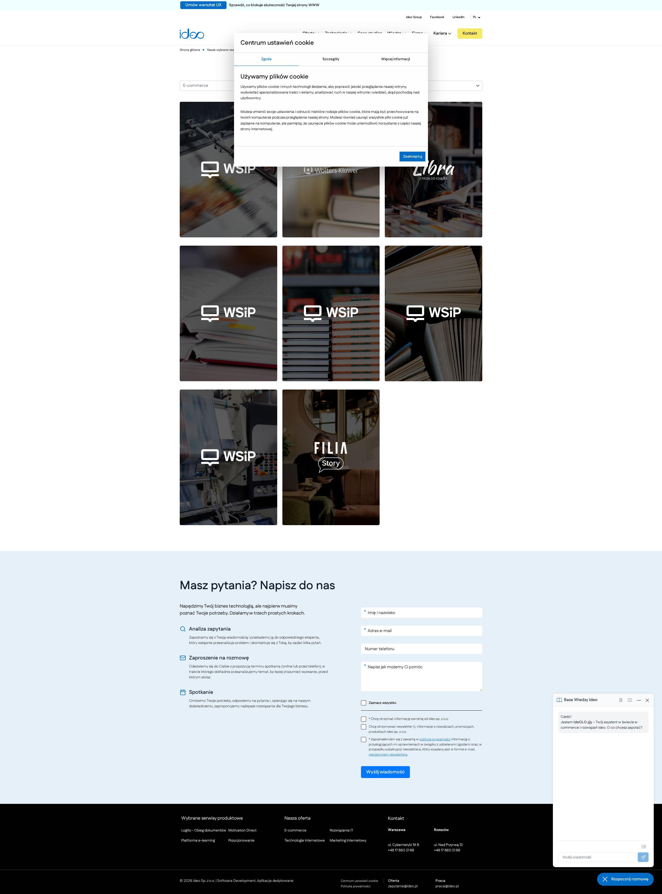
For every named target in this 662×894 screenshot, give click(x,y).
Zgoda (266, 59)
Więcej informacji (395, 59)
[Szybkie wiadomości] (644, 846)
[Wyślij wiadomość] (643, 857)
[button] (625, 879)
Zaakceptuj (412, 156)
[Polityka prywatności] (621, 700)
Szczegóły (330, 59)
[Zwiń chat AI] (639, 700)
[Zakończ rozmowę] (647, 700)
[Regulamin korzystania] (629, 700)
